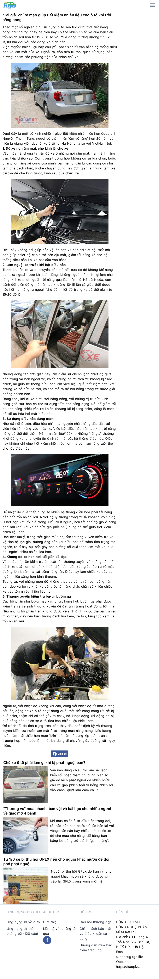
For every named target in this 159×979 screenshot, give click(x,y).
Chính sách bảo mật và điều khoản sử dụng (95, 934)
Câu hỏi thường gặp (95, 922)
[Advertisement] (139, 72)
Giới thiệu (50, 922)
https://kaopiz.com (131, 967)
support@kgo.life (129, 957)
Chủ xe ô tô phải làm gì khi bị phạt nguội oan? (44, 762)
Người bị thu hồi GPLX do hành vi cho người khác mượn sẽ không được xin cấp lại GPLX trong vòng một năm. (81, 876)
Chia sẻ (62, 753)
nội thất (98, 250)
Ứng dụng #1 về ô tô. (24, 922)
